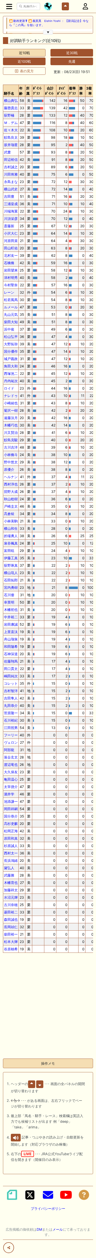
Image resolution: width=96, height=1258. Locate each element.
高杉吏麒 (11, 823)
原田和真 (11, 838)
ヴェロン (11, 742)
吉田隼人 (11, 698)
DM (39, 1229)
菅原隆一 (11, 713)
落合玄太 (11, 757)
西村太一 (11, 853)
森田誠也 (11, 919)
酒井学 (9, 794)
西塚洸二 (11, 373)
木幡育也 (11, 882)
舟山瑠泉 (11, 639)
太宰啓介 (11, 787)
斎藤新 (9, 226)
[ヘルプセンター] (84, 1195)
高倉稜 (9, 514)
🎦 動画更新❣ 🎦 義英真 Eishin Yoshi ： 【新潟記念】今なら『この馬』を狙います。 (49, 23)
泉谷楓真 (11, 543)
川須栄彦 (11, 218)
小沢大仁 (11, 233)
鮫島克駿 (11, 440)
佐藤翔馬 (11, 661)
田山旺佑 (11, 248)
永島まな (11, 182)
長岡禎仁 (11, 927)
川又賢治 (11, 432)
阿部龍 (9, 750)
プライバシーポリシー (48, 1208)
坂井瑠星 (11, 145)
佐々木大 (11, 130)
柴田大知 (11, 322)
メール (57, 1229)
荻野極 (9, 115)
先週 (71, 61)
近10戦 (24, 53)
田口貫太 (11, 669)
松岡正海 (11, 831)
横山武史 (11, 189)
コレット (11, 683)
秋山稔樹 (11, 499)
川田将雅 (11, 174)
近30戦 (72, 53)
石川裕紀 (11, 720)
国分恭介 (11, 816)
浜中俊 (9, 329)
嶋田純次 (11, 676)
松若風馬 (11, 300)
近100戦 (24, 61)
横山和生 (11, 528)
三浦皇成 (11, 204)
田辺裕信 (11, 159)
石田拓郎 (11, 580)
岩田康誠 (11, 624)
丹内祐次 (11, 381)
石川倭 (9, 595)
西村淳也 (11, 484)
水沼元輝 (11, 897)
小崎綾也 (11, 403)
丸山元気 (11, 314)
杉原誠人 (11, 846)
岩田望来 (11, 270)
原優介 (9, 469)
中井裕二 (11, 617)
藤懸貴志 (11, 108)
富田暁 (9, 550)
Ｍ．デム (11, 123)
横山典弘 (11, 100)
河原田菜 (11, 241)
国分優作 (11, 351)
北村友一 (11, 255)
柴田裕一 (11, 934)
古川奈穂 (11, 905)
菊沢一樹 (11, 410)
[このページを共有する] (8, 1247)
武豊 (7, 152)
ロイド (9, 388)
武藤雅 (9, 875)
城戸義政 (11, 359)
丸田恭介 (11, 705)
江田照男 (11, 728)
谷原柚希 (11, 949)
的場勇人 (11, 536)
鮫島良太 (11, 137)
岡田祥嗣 (11, 809)
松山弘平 (11, 336)
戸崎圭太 (11, 506)
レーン (9, 292)
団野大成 (11, 491)
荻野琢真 (11, 565)
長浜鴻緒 (11, 860)
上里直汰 (11, 632)
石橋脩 (9, 263)
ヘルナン (11, 477)
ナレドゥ (11, 396)
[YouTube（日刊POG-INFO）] (66, 1195)
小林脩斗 (11, 455)
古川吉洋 (11, 447)
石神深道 (11, 654)
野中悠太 (11, 462)
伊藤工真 (11, 558)
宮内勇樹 (11, 587)
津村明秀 (11, 277)
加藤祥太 (11, 890)
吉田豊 (9, 196)
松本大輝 (11, 942)
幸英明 (9, 602)
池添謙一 (11, 801)
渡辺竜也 (11, 764)
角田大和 (11, 366)
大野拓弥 (11, 344)
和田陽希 (11, 646)
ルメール (11, 307)
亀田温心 (11, 779)
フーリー (11, 735)
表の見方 (27, 71)
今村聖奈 (11, 285)
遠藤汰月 (11, 418)
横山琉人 (11, 573)
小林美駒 (11, 521)
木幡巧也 (11, 425)
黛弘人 (9, 868)
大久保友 (11, 772)
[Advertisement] (48, 1007)
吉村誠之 (11, 167)
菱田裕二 (11, 912)
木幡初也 (11, 609)
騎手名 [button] (9, 93)
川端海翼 (11, 211)
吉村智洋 (11, 691)
